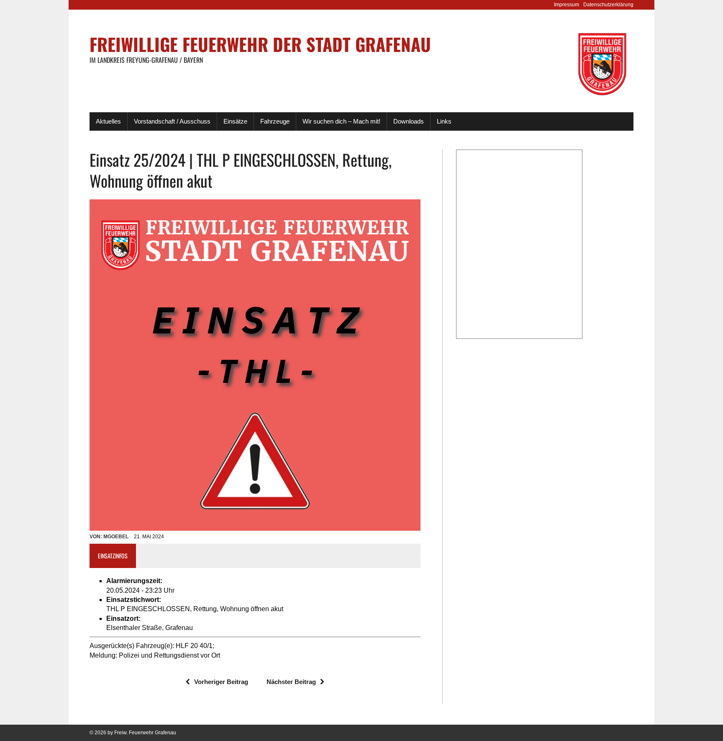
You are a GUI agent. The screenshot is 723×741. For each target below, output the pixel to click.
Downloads (408, 121)
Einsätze (235, 121)
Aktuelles (108, 121)
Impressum (566, 5)
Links (444, 121)
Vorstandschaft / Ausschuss (172, 121)
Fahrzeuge (275, 121)
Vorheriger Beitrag (221, 681)
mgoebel (115, 537)
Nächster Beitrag (291, 681)
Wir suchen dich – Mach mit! (341, 121)
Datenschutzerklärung (608, 5)
